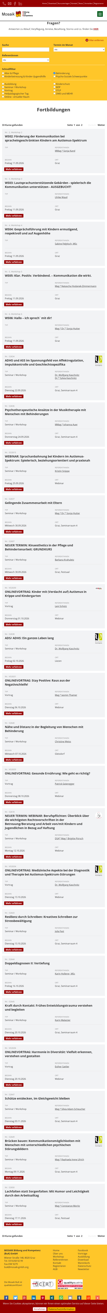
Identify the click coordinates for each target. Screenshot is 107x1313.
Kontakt (74, 3)
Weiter (101, 125)
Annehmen (39, 1309)
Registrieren (99, 3)
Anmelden (89, 3)
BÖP (58, 87)
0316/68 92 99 (15, 1260)
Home (44, 3)
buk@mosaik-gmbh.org (16, 1267)
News (81, 3)
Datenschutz (84, 1266)
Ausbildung (10, 84)
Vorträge (82, 1253)
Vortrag (9, 90)
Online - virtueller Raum (17, 96)
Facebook (83, 1250)
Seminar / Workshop (15, 87)
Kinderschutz (63, 84)
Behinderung (63, 73)
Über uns (58, 1253)
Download (52, 3)
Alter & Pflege (12, 73)
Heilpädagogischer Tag (17, 93)
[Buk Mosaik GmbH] (17, 14)
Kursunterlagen (64, 3)
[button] (6, 1298)
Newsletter (83, 1269)
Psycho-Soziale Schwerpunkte (71, 76)
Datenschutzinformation (61, 1309)
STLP (58, 90)
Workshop (58, 1256)
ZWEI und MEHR (64, 93)
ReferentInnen (60, 1259)
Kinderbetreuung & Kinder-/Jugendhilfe (25, 76)
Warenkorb (84, 1262)
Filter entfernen (96, 40)
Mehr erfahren (14, 169)
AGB (55, 1269)
